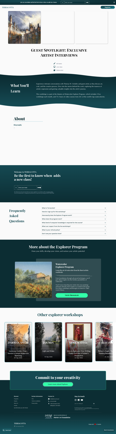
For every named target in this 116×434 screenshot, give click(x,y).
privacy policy (50, 192)
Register (108, 7)
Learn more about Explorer (58, 384)
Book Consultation (109, 430)
